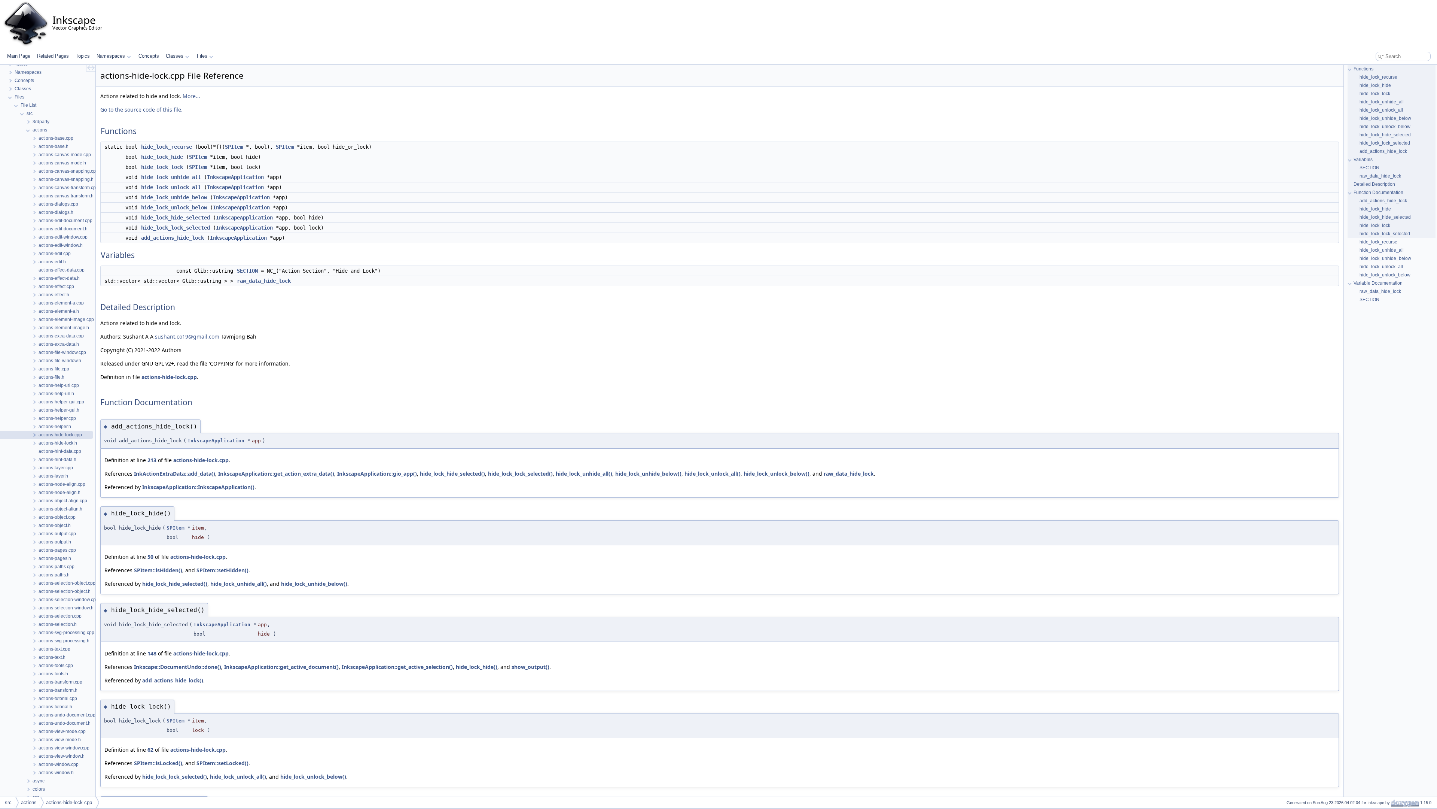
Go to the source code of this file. (141, 109)
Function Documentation (1378, 192)
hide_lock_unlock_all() (712, 473)
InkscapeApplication (235, 177)
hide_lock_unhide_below (174, 197)
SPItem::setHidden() (222, 570)
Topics (83, 56)
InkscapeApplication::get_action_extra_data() (276, 473)
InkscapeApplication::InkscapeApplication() (198, 487)
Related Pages (53, 56)
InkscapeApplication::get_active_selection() (397, 666)
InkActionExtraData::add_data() (174, 473)
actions (29, 802)
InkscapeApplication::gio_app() (377, 473)
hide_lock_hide (162, 157)
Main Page (18, 56)
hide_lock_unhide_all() (584, 473)
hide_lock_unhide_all (171, 177)
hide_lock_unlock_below (174, 207)
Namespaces (111, 56)
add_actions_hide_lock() (172, 680)
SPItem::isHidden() (158, 570)
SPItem (234, 147)
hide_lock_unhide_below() (648, 473)
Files (202, 56)
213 (151, 460)
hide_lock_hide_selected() (452, 473)
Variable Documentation (1378, 283)
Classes (174, 56)
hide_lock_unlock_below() (776, 473)
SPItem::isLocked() (158, 763)
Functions (1363, 69)
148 (151, 653)
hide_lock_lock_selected (175, 228)
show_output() (530, 666)
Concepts (148, 56)
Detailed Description (1374, 184)
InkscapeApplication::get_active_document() (281, 666)
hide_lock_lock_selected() (520, 473)
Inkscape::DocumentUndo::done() (177, 666)
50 (150, 556)
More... (191, 96)
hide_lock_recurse (166, 147)
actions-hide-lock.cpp (169, 377)
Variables (1363, 159)
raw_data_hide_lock (264, 281)
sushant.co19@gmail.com (187, 336)
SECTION (247, 271)
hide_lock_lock (162, 167)
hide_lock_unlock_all (171, 187)
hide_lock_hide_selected (175, 218)
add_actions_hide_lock (172, 238)
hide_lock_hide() (476, 666)
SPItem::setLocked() (222, 763)
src (8, 802)
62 (150, 749)
